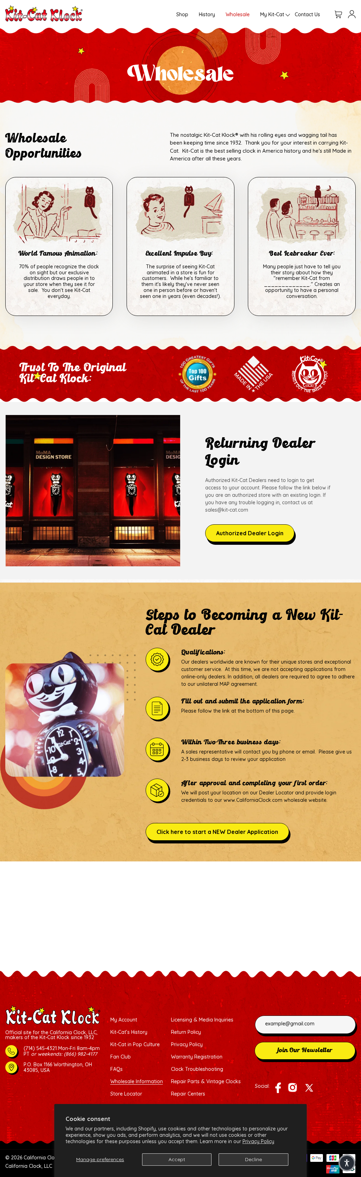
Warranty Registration (196, 1057)
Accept (177, 1159)
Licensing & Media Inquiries (202, 1020)
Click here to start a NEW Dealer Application (217, 831)
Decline (253, 1159)
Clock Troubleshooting (197, 1069)
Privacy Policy (258, 1141)
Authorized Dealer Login (249, 533)
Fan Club (120, 1057)
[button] (272, 14)
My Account (123, 1020)
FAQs (116, 1069)
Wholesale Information (136, 1082)
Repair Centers (188, 1094)
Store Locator (126, 1094)
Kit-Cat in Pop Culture (135, 1045)
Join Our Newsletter (304, 1051)
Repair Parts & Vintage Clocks (206, 1082)
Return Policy (186, 1032)
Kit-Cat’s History (128, 1032)
